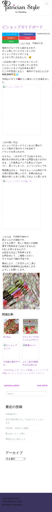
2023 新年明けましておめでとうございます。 (25, 421)
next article (42, 385)
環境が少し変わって (16, 439)
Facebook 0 (28, 34)
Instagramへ (11, 414)
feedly (11, 41)
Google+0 (11, 38)
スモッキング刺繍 (23, 370)
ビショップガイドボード (22, 27)
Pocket (27, 38)
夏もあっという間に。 (17, 433)
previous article (11, 385)
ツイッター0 (11, 34)
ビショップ (13, 373)
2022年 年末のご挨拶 (17, 428)
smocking (8, 370)
